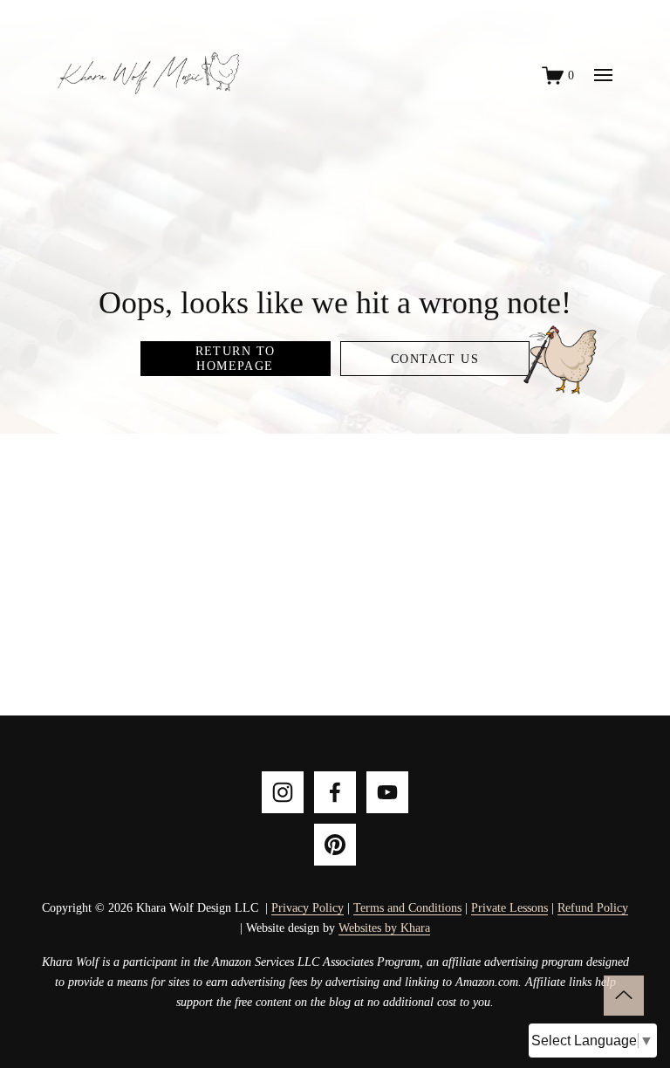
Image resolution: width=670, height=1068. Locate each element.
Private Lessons (509, 907)
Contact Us (435, 359)
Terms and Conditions (407, 907)
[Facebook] (335, 792)
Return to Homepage (235, 358)
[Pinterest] (335, 845)
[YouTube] (387, 792)
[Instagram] (283, 792)
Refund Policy (592, 907)
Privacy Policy (307, 907)
